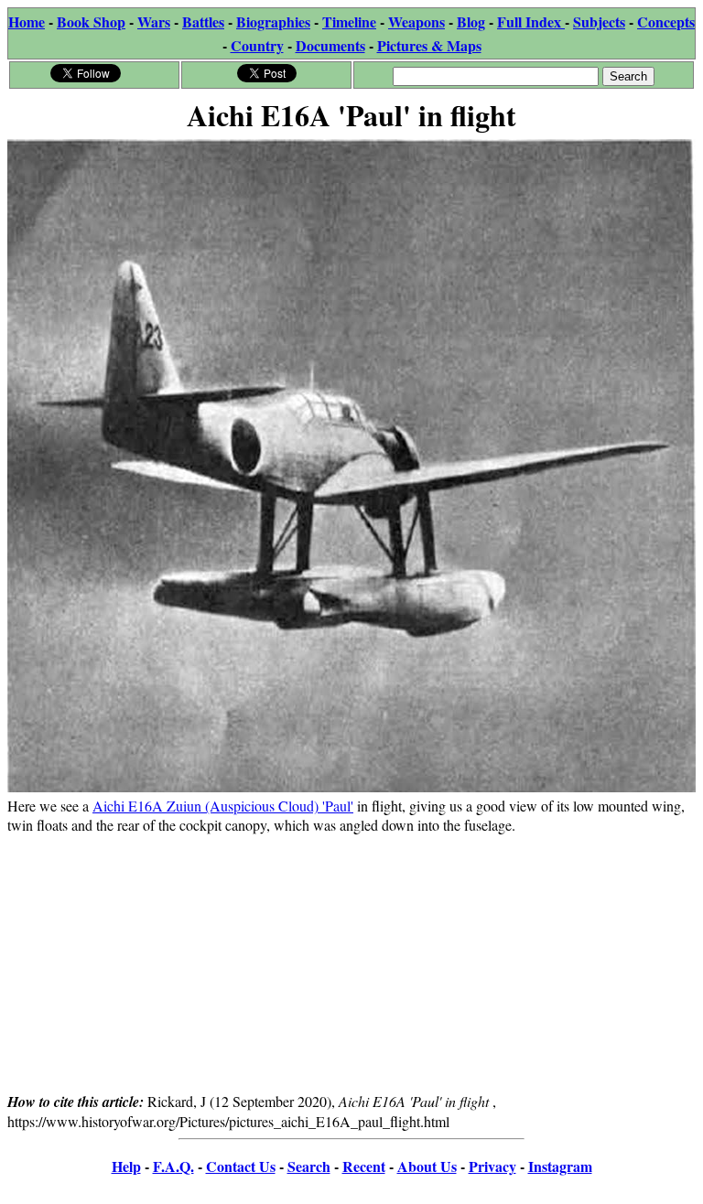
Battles (203, 21)
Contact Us (241, 1166)
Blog (471, 21)
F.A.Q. (173, 1166)
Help (126, 1166)
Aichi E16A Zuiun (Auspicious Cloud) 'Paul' (222, 805)
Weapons (416, 21)
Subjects (599, 21)
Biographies (273, 21)
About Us (427, 1166)
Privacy (492, 1166)
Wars (153, 21)
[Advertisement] (351, 962)
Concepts (666, 21)
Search (308, 1166)
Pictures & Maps (429, 45)
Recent (363, 1166)
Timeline (349, 21)
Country (257, 45)
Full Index (531, 21)
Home (26, 21)
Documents (330, 45)
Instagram (560, 1166)
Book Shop (91, 21)
